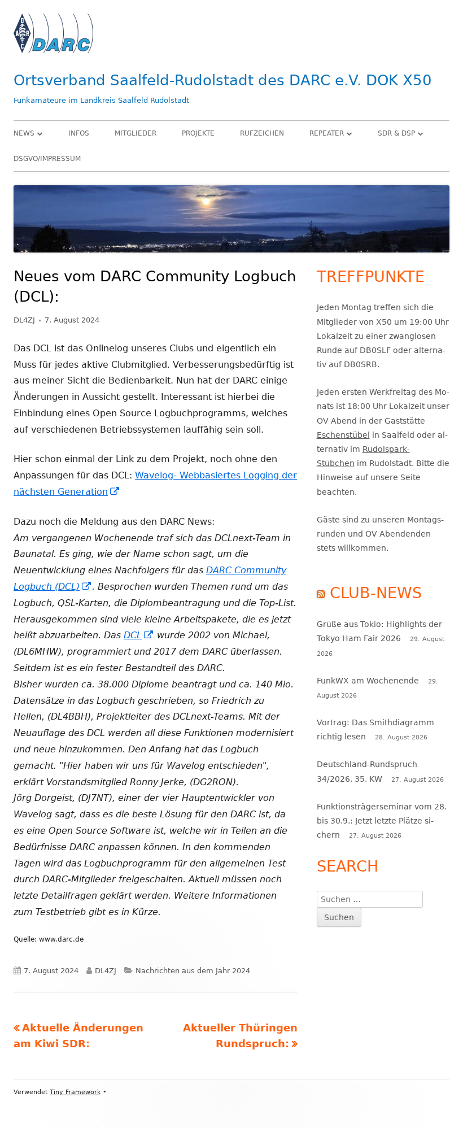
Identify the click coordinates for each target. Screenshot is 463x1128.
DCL (139, 635)
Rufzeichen (262, 133)
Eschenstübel (343, 434)
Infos (78, 133)
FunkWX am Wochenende (368, 680)
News (24, 133)
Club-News (376, 593)
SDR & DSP (396, 133)
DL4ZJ (24, 320)
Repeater (326, 133)
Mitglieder (135, 133)
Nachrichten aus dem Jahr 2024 (193, 970)
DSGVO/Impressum (47, 159)
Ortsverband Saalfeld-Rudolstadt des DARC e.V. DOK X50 (223, 80)
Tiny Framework (75, 1092)
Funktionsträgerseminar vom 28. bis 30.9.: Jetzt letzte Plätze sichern (382, 820)
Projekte (198, 133)
